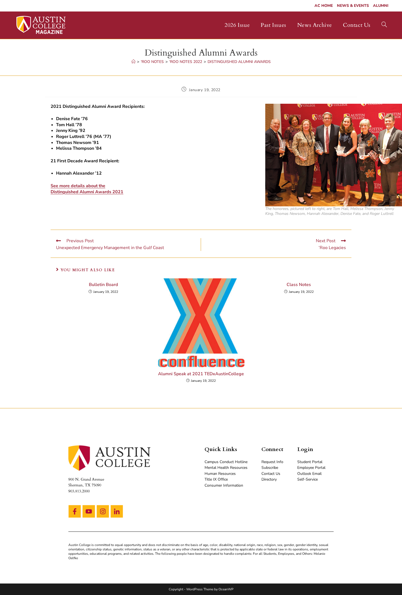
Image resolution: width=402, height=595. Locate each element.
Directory (269, 479)
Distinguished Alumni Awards (239, 61)
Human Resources (220, 473)
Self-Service (307, 479)
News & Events (353, 5)
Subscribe (269, 467)
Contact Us (270, 473)
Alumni (380, 5)
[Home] (133, 61)
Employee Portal (311, 467)
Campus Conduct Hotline (226, 461)
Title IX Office (216, 479)
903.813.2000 (79, 491)
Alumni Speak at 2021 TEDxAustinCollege (201, 374)
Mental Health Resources (226, 467)
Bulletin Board (103, 285)
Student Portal (309, 461)
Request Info (272, 461)
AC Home (323, 5)
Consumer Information (224, 485)
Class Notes (299, 285)
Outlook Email (309, 473)
